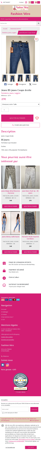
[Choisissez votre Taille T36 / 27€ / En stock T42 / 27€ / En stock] (20, 104)
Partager (10, 84)
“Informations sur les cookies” (26, 439)
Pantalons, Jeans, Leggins (9, 32)
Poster (34, 84)
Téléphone (5, 356)
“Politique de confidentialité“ (16, 441)
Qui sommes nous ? (7, 317)
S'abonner (34, 409)
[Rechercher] (38, 23)
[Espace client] (26, 2)
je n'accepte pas (10, 447)
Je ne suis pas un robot (11, 413)
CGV (3, 319)
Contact (21, 2)
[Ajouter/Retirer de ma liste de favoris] (37, 118)
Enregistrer (22, 84)
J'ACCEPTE (31, 447)
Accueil (5, 29)
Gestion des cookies (7, 337)
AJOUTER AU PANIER (17, 118)
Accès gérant (35, 420)
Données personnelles (7, 340)
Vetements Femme (15, 29)
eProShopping (5, 420)
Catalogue (5, 312)
